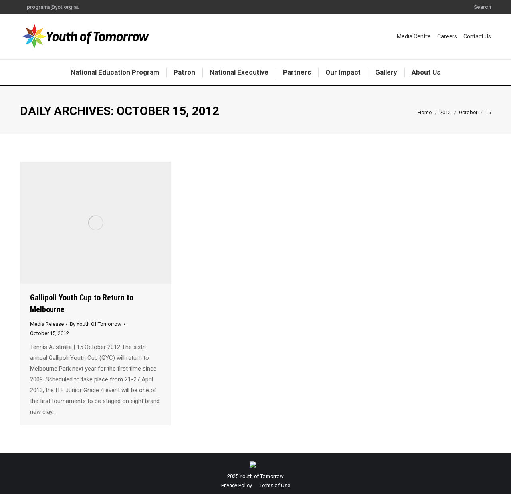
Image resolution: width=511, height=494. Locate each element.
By (95, 324)
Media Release (47, 324)
